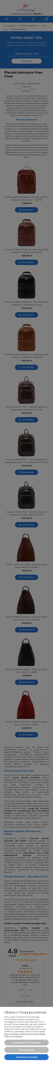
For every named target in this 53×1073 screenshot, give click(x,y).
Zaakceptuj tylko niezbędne (26, 1042)
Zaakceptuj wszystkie (27, 1057)
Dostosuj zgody (26, 1050)
